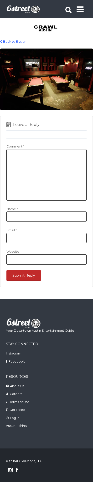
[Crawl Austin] (47, 28)
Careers (16, 394)
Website (12, 251)
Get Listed (17, 410)
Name (12, 209)
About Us (17, 386)
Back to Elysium (15, 41)
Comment (15, 146)
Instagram (13, 353)
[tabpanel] (47, 28)
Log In (14, 418)
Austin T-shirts (16, 426)
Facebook (17, 361)
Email (11, 230)
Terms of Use (19, 402)
